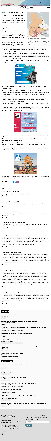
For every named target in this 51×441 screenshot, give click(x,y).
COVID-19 (4, 13)
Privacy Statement (6, 420)
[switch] (18, 421)
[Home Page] (25, 7)
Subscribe (28, 425)
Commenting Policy (6, 422)
